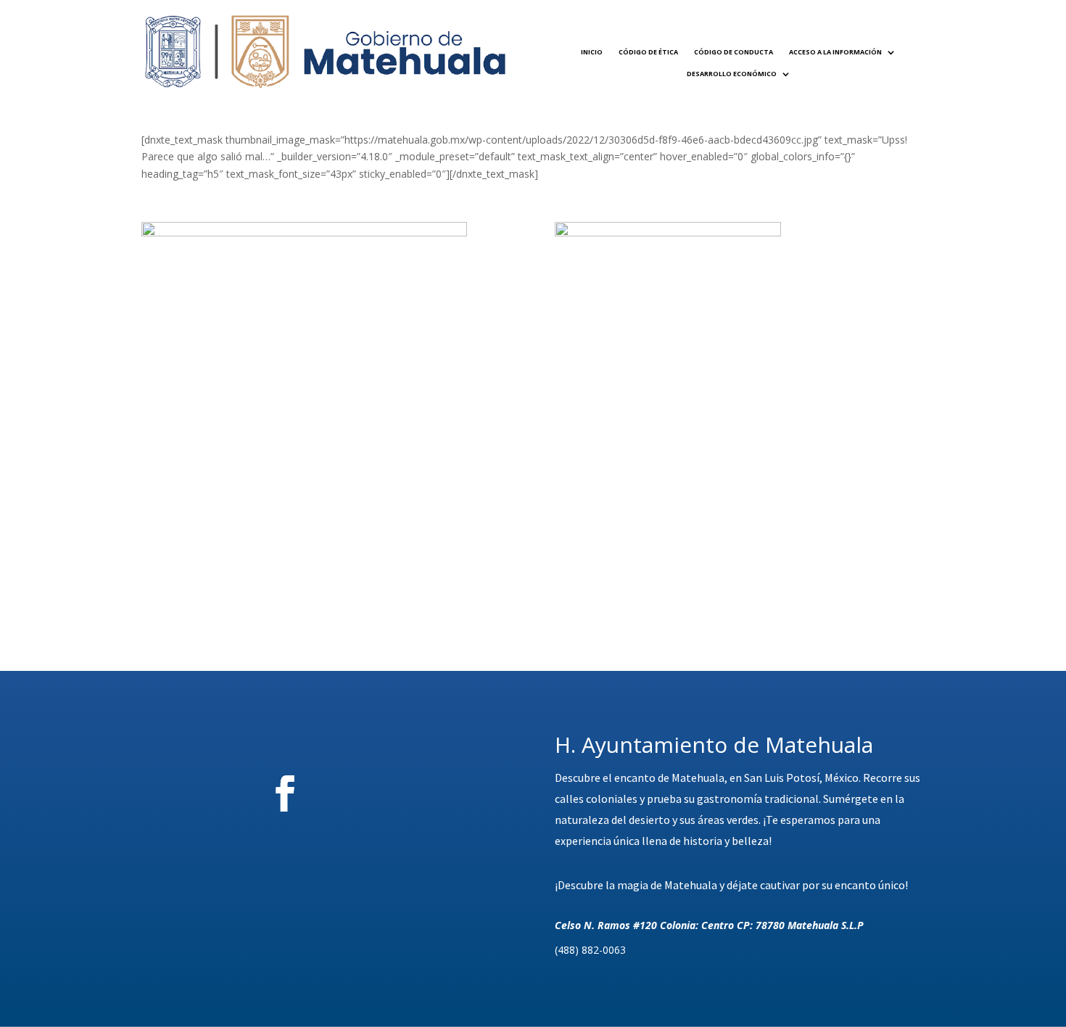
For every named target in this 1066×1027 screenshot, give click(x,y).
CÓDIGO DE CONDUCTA (733, 52)
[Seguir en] (365, 793)
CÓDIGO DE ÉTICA (648, 52)
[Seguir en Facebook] (285, 793)
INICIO (592, 52)
